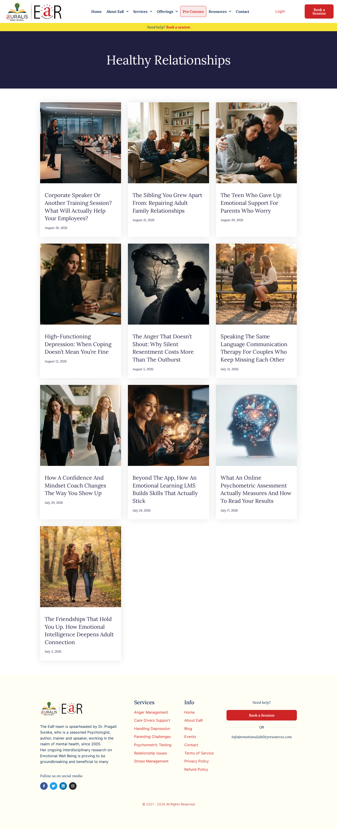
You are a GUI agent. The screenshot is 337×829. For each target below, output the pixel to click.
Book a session (178, 27)
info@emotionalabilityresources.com (262, 736)
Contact (242, 11)
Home (96, 11)
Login (280, 11)
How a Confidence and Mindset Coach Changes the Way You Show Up (75, 485)
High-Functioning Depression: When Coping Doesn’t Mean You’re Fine (78, 344)
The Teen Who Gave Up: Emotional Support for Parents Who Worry (251, 203)
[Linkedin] (63, 786)
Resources (218, 11)
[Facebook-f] (44, 786)
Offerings (165, 11)
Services (140, 11)
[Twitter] (53, 786)
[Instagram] (73, 786)
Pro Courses (193, 11)
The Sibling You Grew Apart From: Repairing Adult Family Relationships (167, 203)
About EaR (115, 11)
